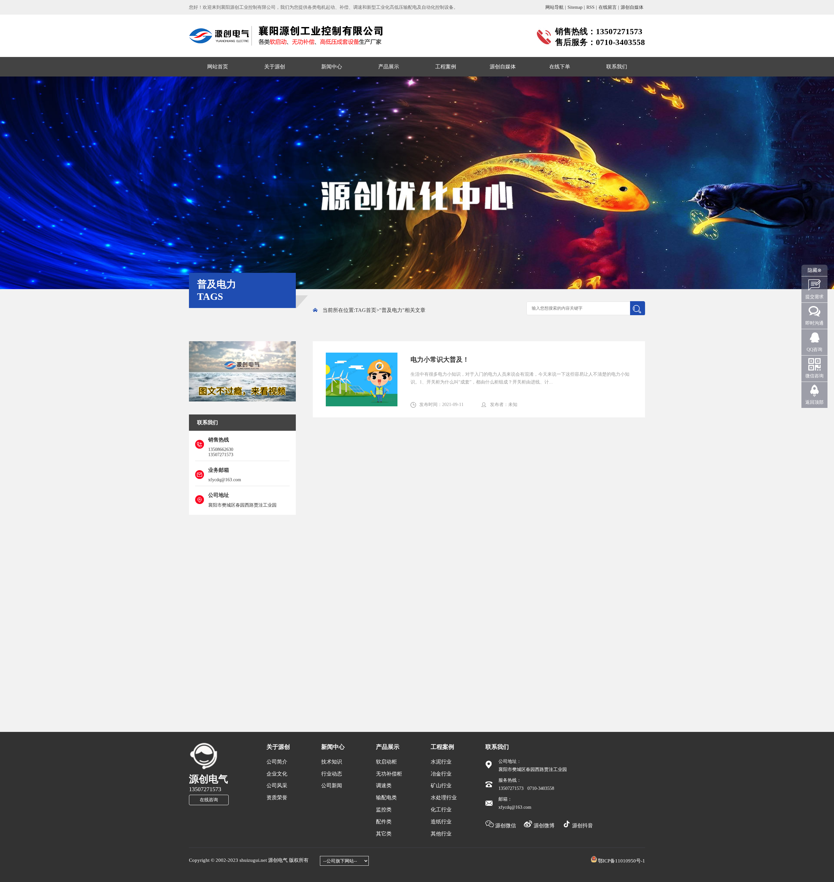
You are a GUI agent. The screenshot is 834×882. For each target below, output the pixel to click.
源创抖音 (582, 825)
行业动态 (331, 774)
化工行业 (441, 809)
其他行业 (441, 833)
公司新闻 (331, 785)
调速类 (384, 785)
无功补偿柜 (389, 774)
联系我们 (616, 66)
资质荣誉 (276, 797)
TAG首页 (365, 310)
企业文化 (276, 774)
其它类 (384, 833)
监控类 (384, 809)
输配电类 (386, 797)
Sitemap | (576, 7)
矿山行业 (441, 785)
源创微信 (505, 825)
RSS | (591, 7)
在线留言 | (608, 7)
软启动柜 (386, 761)
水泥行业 (441, 761)
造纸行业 (441, 821)
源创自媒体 (632, 7)
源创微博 (544, 825)
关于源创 (274, 66)
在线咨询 (209, 799)
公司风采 (276, 785)
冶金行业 (441, 774)
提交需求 (814, 296)
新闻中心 (331, 66)
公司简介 (276, 761)
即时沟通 (814, 323)
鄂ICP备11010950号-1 (621, 860)
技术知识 (331, 761)
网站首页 (217, 66)
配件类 (384, 821)
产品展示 (388, 66)
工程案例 (445, 66)
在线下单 (559, 66)
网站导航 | (555, 7)
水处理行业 (444, 797)
